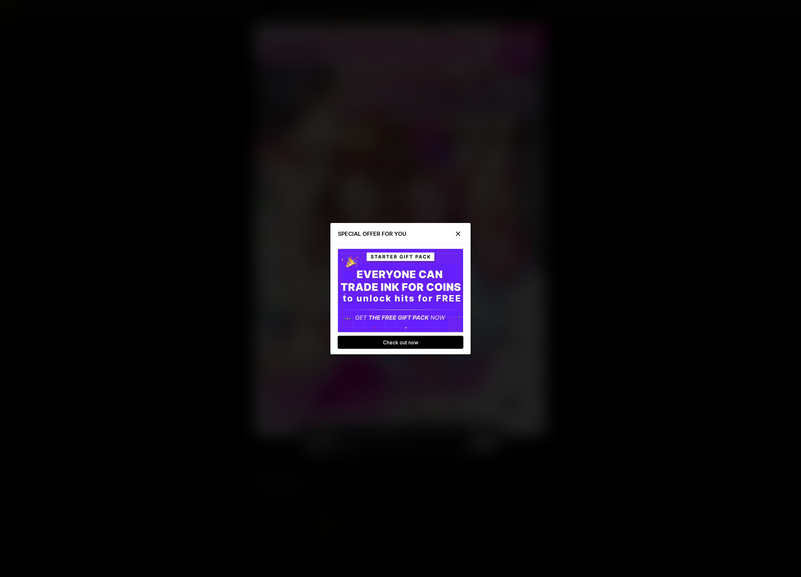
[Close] (458, 234)
